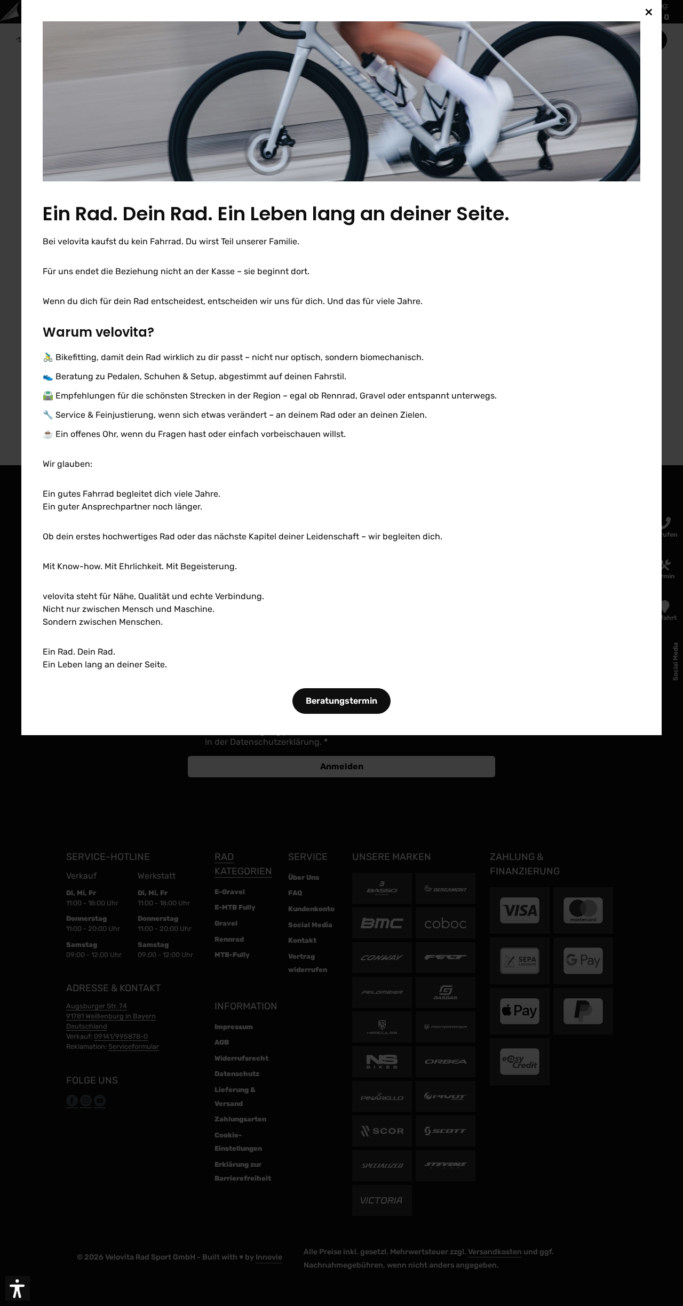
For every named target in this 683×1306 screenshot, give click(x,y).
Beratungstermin (341, 701)
